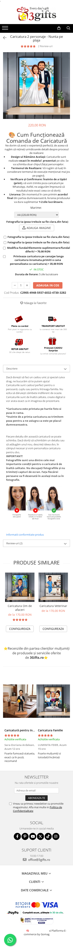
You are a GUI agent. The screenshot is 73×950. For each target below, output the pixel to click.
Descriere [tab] (11, 368)
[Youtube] (32, 836)
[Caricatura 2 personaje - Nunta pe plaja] (36, 85)
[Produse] (5, 29)
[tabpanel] (36, 85)
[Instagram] (55, 836)
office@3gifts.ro (38, 860)
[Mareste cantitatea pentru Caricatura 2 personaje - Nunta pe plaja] (27, 285)
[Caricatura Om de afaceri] (19, 587)
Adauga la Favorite (35, 303)
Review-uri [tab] (14, 543)
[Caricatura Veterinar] (53, 587)
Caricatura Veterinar (53, 606)
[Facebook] (17, 836)
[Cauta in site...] (68, 28)
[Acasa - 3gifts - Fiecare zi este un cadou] (36, 14)
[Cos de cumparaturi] (59, 28)
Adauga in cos (47, 285)
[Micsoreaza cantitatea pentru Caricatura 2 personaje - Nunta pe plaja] (15, 285)
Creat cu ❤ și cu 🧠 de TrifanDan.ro (28, 930)
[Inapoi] (3, 37)
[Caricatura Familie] (53, 701)
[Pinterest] (25, 836)
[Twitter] (40, 836)
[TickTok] (48, 836)
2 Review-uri (45, 46)
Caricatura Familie (50, 730)
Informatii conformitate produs (25, 534)
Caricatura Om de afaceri (20, 608)
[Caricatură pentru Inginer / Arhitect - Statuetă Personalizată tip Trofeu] (19, 701)
